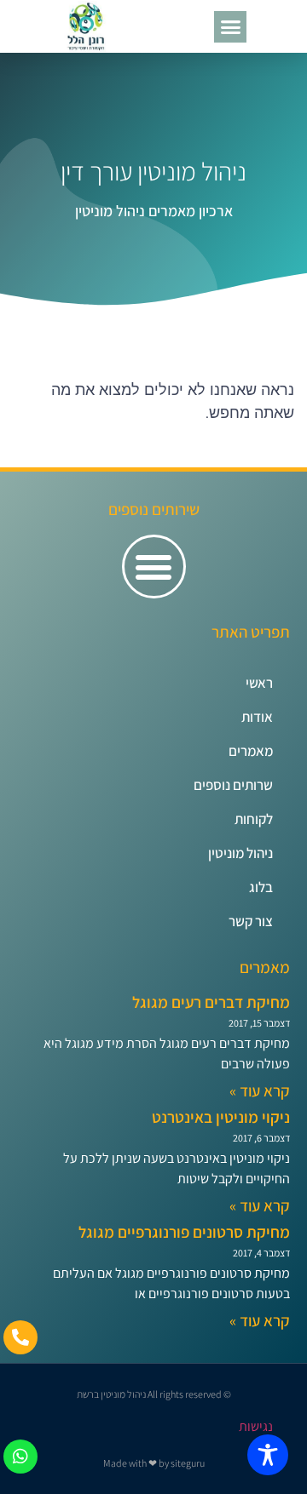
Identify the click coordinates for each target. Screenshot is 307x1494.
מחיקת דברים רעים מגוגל (211, 1002)
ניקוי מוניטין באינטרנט (221, 1117)
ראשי (259, 682)
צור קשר (251, 921)
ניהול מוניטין (240, 853)
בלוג (261, 887)
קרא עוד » (259, 1090)
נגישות (256, 1426)
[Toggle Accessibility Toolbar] (268, 1455)
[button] (230, 27)
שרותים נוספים (233, 785)
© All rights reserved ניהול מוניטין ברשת (154, 1394)
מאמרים (251, 750)
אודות (257, 716)
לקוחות (254, 819)
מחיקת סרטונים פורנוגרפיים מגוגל (184, 1232)
